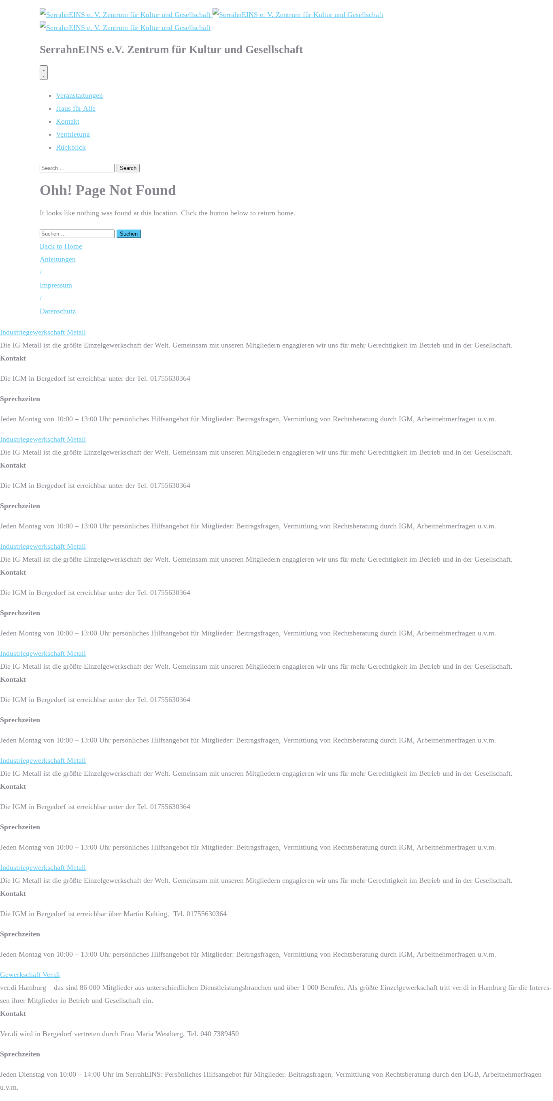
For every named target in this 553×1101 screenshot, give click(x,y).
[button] (41, 272)
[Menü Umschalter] (44, 72)
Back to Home (61, 246)
